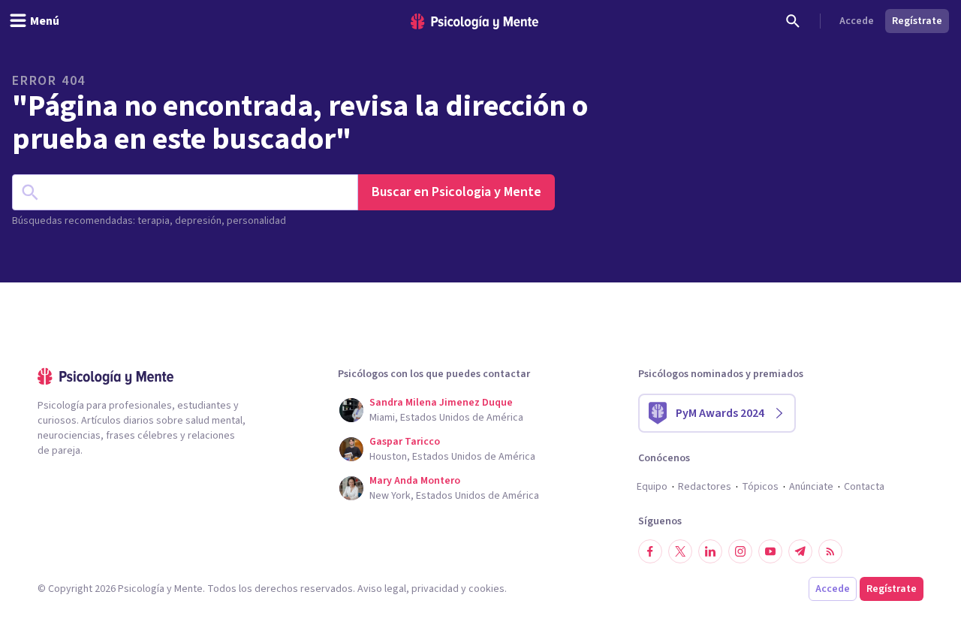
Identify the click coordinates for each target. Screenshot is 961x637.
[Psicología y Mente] (474, 21)
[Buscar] (793, 21)
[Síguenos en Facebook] (650, 551)
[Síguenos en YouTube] (770, 551)
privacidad (435, 588)
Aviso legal (381, 588)
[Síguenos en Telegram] (800, 551)
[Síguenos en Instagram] (740, 551)
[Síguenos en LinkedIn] (710, 551)
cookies (486, 588)
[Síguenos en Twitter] (680, 551)
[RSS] (830, 551)
